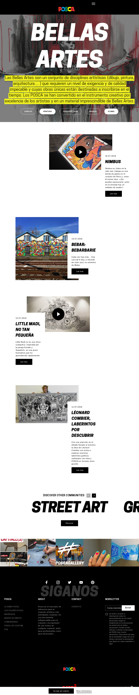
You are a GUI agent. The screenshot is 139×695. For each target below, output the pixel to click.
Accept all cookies (61, 691)
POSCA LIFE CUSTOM (13, 626)
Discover (69, 523)
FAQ (6, 629)
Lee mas (113, 194)
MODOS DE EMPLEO (13, 618)
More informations (84, 691)
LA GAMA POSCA (11, 607)
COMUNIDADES (11, 622)
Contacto (76, 607)
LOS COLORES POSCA (13, 610)
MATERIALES (9, 614)
